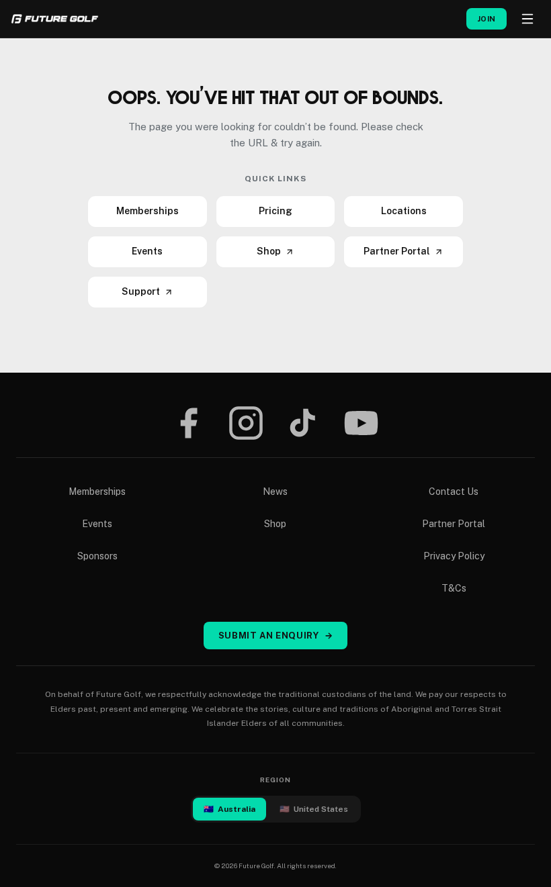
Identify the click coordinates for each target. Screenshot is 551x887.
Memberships (147, 210)
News (275, 491)
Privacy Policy (453, 556)
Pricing (275, 210)
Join (486, 19)
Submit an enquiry (275, 636)
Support (141, 291)
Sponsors (97, 556)
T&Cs (453, 588)
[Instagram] (246, 423)
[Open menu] (527, 19)
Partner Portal (397, 251)
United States (314, 809)
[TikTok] (303, 423)
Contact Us (453, 491)
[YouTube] (361, 423)
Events (147, 251)
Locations (404, 210)
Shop (269, 251)
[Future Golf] (55, 18)
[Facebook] (188, 423)
